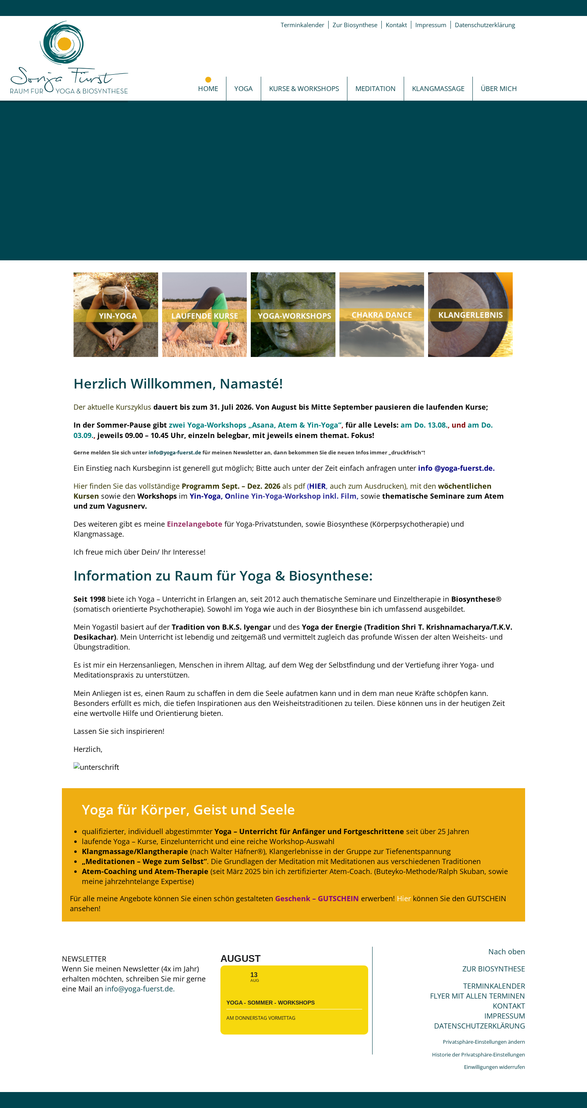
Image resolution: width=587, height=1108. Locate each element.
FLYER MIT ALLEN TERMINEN (477, 996)
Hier (404, 898)
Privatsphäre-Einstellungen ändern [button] (484, 1041)
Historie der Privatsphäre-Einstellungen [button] (478, 1054)
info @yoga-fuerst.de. (455, 468)
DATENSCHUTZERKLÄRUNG (479, 1026)
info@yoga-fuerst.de (175, 452)
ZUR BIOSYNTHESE (493, 968)
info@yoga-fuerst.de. (140, 988)
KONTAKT (509, 1006)
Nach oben (506, 951)
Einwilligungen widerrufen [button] (494, 1066)
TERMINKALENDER (494, 986)
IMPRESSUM (504, 1016)
